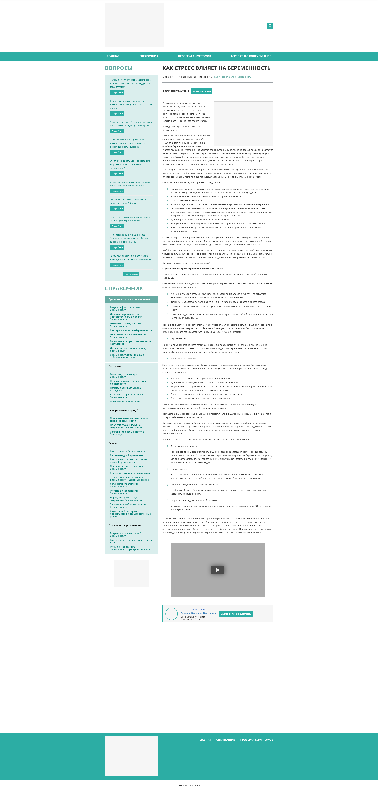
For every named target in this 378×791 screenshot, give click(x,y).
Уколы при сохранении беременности (124, 485)
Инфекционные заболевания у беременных (128, 349)
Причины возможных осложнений (129, 299)
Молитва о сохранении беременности (124, 492)
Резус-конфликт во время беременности (125, 308)
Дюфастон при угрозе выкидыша (130, 473)
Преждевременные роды (125, 401)
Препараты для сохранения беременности (126, 467)
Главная (113, 56)
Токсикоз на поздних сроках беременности (127, 324)
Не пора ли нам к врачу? (123, 410)
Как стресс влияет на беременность (131, 330)
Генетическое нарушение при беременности (128, 335)
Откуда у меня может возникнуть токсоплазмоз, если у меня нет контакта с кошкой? (131, 104)
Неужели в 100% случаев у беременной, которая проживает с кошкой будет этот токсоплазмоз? (130, 83)
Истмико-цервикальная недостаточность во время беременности (126, 317)
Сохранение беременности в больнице (127, 433)
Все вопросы (131, 273)
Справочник (148, 56)
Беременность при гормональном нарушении (130, 342)
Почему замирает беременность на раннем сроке (131, 382)
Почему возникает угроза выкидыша (125, 389)
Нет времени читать (201, 91)
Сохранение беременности (125, 525)
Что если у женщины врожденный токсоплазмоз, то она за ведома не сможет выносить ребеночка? (127, 143)
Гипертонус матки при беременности (123, 375)
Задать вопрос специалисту (236, 613)
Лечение (114, 443)
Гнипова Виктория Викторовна (199, 613)
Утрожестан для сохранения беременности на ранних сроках (129, 478)
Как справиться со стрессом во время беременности (128, 460)
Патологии (115, 366)
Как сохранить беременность (127, 451)
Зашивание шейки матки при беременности (128, 505)
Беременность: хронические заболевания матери (127, 356)
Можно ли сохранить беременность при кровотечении (130, 548)
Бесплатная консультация (251, 56)
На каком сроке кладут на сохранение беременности (126, 426)
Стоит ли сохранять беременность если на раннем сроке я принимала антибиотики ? (130, 164)
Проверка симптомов (194, 56)
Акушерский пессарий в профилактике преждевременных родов (130, 514)
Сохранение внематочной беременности (125, 534)
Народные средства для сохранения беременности (126, 499)
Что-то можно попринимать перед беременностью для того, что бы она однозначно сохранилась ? (129, 238)
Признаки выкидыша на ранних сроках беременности (129, 419)
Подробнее (117, 92)
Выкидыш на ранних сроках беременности (127, 396)
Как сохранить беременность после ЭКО (131, 541)
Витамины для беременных (126, 455)
